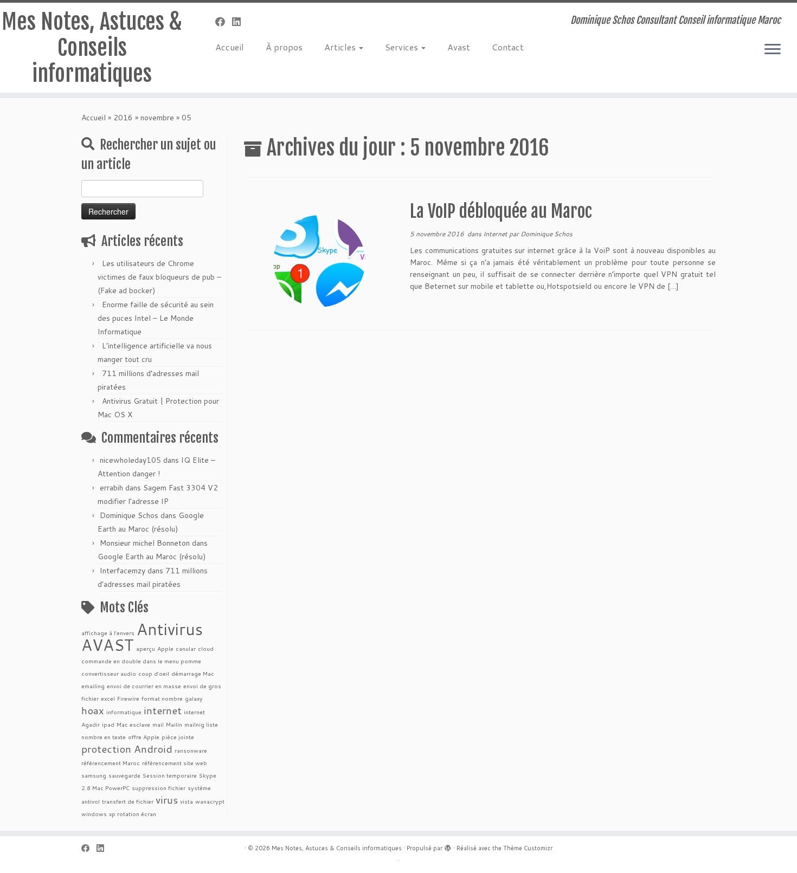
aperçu (145, 648)
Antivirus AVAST (142, 637)
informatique (124, 712)
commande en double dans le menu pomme (141, 661)
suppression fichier (158, 788)
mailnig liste (201, 724)
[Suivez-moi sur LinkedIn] (240, 22)
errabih (111, 487)
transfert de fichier (127, 801)
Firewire (128, 698)
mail (158, 724)
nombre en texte (103, 737)
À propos (284, 47)
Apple (165, 648)
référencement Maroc (110, 763)
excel (108, 698)
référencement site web (174, 763)
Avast (458, 47)
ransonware (191, 750)
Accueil (229, 47)
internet (163, 710)
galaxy (194, 698)
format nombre (162, 698)
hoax (92, 710)
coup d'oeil (153, 673)
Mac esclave (133, 724)
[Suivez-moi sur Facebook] (223, 22)
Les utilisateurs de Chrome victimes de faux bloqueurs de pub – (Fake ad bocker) (159, 277)
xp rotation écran (132, 814)
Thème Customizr (527, 848)
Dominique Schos (129, 515)
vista (186, 801)
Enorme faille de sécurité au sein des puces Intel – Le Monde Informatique (156, 318)
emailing (93, 686)
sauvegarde (124, 775)
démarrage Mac (192, 673)
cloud (206, 648)
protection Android (126, 748)
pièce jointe (178, 737)
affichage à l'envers (107, 633)
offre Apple (143, 737)
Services (402, 47)
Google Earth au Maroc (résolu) (151, 556)
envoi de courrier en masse (144, 686)
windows (94, 814)
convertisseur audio (108, 673)
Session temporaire (170, 775)
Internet (496, 233)
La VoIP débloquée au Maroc (501, 211)
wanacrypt (209, 801)
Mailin (174, 724)
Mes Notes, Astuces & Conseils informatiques (92, 48)
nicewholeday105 (130, 460)
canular (186, 648)
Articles (341, 47)
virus (167, 799)
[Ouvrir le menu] (772, 50)
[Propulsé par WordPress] (448, 846)
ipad (108, 724)
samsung (93, 775)
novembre (157, 117)
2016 (123, 117)
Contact (508, 47)
